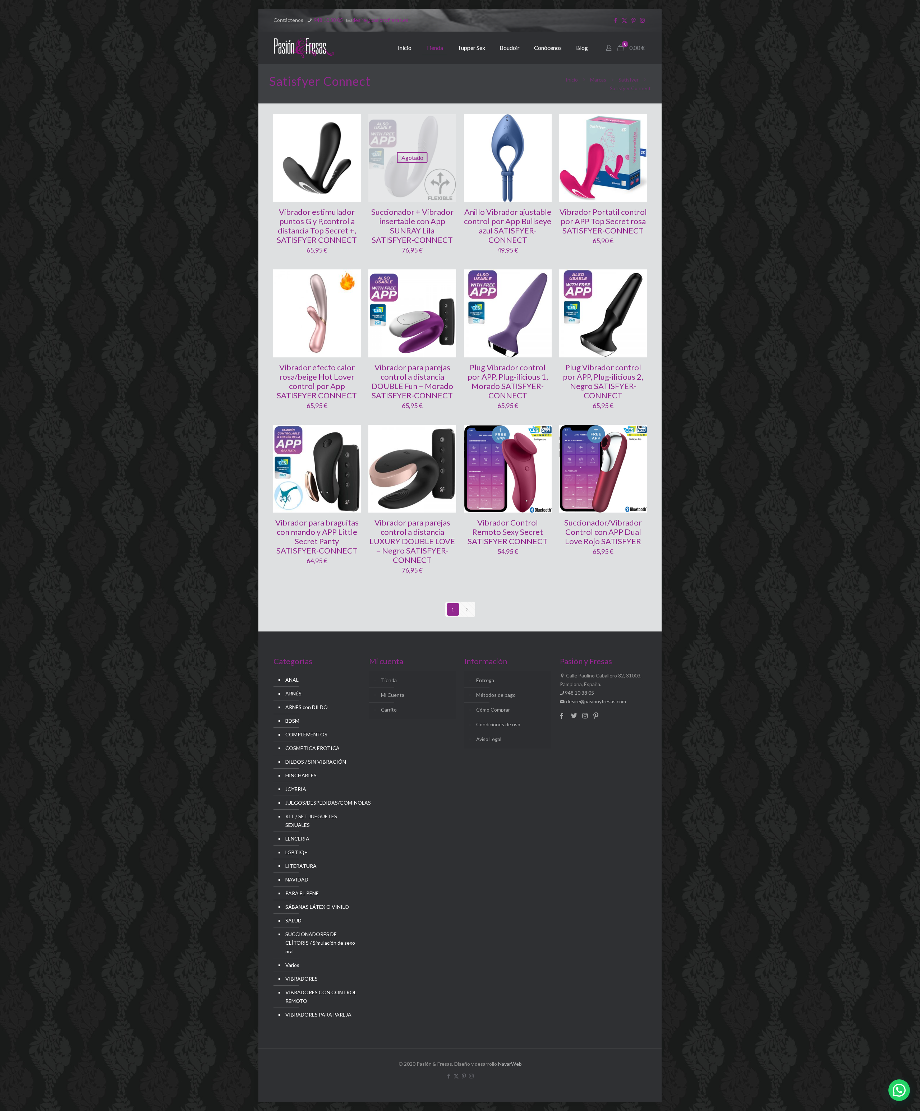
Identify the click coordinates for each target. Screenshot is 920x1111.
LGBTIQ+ (296, 852)
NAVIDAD (296, 879)
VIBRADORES (301, 979)
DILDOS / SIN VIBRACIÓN (315, 762)
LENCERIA (297, 838)
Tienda (389, 680)
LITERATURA (301, 866)
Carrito (389, 710)
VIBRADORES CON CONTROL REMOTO (320, 996)
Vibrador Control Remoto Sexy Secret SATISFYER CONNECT (508, 532)
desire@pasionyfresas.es (380, 20)
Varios (292, 965)
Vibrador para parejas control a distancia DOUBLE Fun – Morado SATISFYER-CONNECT (412, 381)
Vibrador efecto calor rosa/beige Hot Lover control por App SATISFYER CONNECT (317, 381)
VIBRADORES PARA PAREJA (318, 1015)
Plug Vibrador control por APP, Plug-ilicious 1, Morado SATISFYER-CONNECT (508, 381)
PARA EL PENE (302, 893)
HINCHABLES (301, 775)
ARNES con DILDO (306, 707)
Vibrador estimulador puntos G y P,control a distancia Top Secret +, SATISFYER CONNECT (317, 226)
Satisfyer (628, 80)
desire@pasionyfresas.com (595, 701)
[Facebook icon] (615, 20)
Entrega (485, 680)
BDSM (292, 721)
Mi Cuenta (392, 695)
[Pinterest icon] (633, 20)
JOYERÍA (295, 789)
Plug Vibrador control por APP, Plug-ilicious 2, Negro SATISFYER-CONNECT (603, 381)
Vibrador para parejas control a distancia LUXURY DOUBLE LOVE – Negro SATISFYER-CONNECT (412, 541)
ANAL (292, 680)
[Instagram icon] (642, 20)
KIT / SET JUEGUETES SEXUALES (311, 820)
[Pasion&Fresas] (303, 48)
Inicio (572, 80)
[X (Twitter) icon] (624, 20)
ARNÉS (293, 693)
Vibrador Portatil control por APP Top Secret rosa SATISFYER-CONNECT (603, 221)
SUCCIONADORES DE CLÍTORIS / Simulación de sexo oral (320, 942)
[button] (899, 1090)
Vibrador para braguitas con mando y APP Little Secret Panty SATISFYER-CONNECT (317, 536)
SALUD (293, 920)
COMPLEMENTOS (306, 734)
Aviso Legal (488, 739)
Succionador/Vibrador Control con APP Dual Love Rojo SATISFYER (603, 532)
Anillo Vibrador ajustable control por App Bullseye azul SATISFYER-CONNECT (507, 226)
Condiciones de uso (498, 724)
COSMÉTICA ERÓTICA (312, 748)
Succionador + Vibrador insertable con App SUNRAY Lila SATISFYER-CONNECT (412, 226)
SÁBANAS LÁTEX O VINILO (317, 907)
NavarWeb (510, 1064)
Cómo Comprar (493, 710)
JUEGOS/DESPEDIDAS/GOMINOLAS (321, 803)
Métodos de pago (496, 695)
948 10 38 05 (328, 20)
